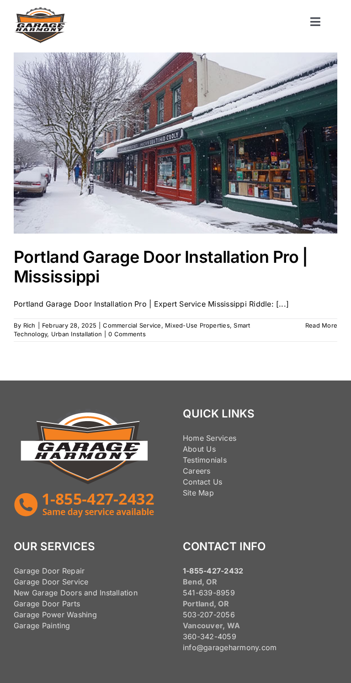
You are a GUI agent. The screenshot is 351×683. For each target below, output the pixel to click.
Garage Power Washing (55, 614)
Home (193, 438)
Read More (321, 325)
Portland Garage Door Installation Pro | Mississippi (161, 267)
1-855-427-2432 (213, 570)
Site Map (198, 492)
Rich (29, 325)
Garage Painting (42, 625)
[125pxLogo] (41, 11)
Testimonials (205, 459)
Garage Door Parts (47, 603)
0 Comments (126, 334)
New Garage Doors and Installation (76, 592)
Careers (197, 470)
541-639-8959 (209, 592)
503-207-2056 (209, 614)
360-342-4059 (209, 636)
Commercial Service (132, 325)
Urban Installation (76, 334)
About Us (199, 449)
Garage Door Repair (49, 570)
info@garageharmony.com (230, 647)
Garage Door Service (51, 581)
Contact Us (202, 481)
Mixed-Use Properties (197, 325)
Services (221, 438)
